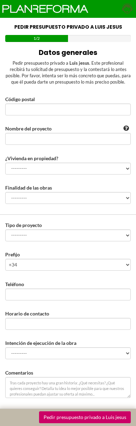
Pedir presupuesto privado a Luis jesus (85, 417)
